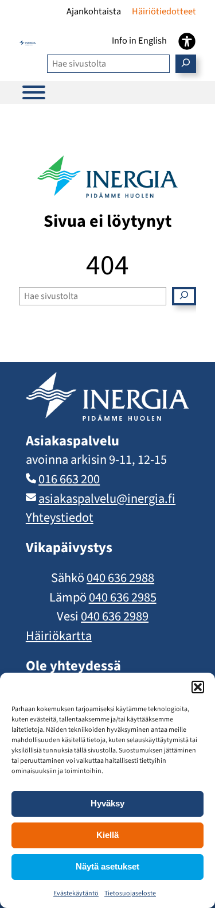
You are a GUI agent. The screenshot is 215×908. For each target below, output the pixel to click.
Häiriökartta (59, 636)
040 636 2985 (123, 597)
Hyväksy (107, 803)
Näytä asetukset (107, 866)
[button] (198, 687)
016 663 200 (69, 479)
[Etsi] (185, 64)
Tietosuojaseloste (130, 893)
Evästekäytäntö (76, 893)
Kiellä (107, 835)
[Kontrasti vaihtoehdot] (187, 41)
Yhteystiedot (59, 518)
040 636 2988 (120, 578)
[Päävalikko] (33, 92)
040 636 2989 (114, 616)
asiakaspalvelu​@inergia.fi (106, 499)
